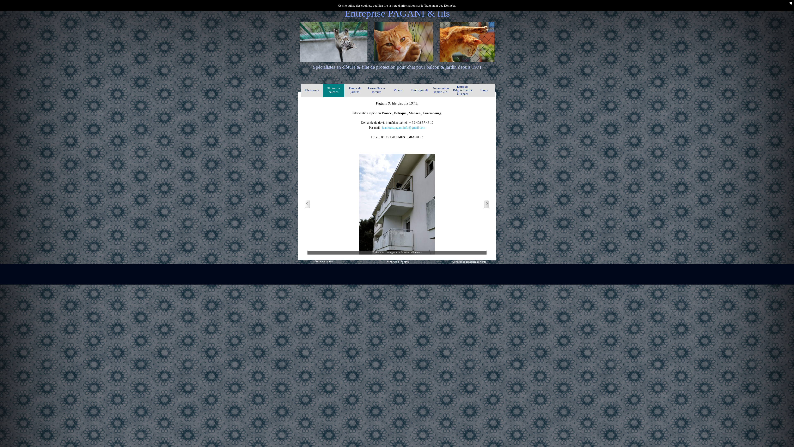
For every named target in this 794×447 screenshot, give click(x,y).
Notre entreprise (324, 261)
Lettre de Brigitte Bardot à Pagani (462, 90)
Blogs (484, 90)
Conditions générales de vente (469, 261)
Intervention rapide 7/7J (441, 90)
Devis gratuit (419, 90)
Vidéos (398, 90)
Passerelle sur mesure (376, 90)
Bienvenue (312, 90)
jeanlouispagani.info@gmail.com (403, 127)
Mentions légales (398, 262)
